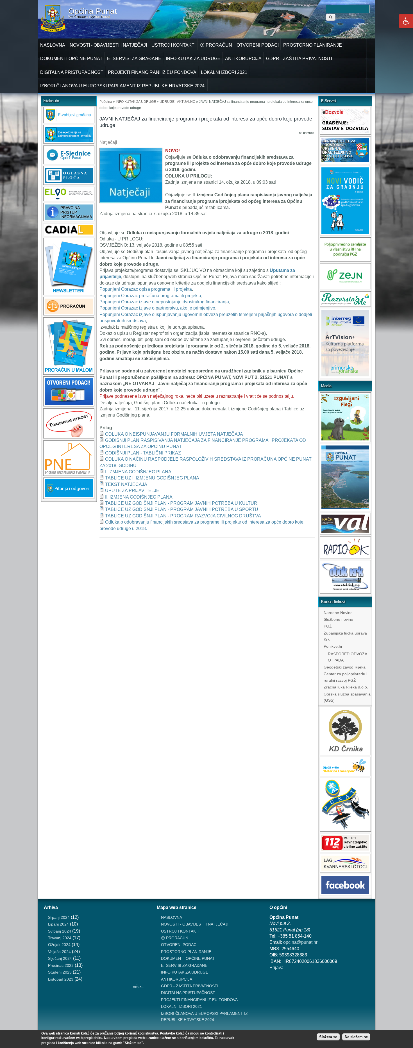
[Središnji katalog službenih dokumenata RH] (68, 234)
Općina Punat (92, 11)
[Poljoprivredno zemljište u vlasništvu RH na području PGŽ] (345, 260)
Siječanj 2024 (60, 958)
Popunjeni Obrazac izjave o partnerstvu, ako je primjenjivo (157, 308)
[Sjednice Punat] (68, 162)
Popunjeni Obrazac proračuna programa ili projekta (150, 295)
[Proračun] (68, 314)
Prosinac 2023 (61, 965)
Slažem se (328, 1037)
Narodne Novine (338, 612)
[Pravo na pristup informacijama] (68, 219)
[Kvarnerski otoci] (345, 871)
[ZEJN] (345, 287)
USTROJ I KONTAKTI (173, 45)
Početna (105, 102)
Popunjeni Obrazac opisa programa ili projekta (145, 289)
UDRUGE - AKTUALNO (177, 102)
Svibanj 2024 (59, 931)
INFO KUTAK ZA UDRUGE (193, 58)
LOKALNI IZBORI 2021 (224, 72)
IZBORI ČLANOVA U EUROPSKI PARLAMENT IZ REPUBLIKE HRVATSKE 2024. (123, 85)
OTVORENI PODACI (258, 45)
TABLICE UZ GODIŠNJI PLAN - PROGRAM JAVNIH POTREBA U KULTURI (181, 503)
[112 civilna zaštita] (345, 850)
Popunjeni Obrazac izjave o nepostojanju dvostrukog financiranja (164, 301)
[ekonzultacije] (68, 142)
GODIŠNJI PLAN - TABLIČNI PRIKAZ (143, 453)
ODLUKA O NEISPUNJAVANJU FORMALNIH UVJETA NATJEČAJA (174, 434)
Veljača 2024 (59, 951)
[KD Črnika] (345, 753)
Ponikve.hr (333, 646)
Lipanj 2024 (58, 924)
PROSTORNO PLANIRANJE (312, 45)
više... (138, 986)
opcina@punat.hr (300, 942)
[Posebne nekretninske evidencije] (68, 474)
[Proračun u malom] (68, 373)
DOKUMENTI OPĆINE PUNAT (71, 58)
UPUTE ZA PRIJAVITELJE (132, 490)
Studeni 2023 (60, 972)
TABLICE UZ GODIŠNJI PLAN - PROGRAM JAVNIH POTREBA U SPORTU (181, 509)
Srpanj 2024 (59, 917)
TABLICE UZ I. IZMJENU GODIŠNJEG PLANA (152, 478)
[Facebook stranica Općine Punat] (345, 894)
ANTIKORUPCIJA (243, 58)
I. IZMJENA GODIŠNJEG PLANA (138, 471)
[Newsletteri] (68, 293)
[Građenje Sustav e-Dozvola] (345, 133)
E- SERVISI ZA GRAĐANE (134, 58)
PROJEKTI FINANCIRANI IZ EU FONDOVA (152, 72)
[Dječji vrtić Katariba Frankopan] (345, 774)
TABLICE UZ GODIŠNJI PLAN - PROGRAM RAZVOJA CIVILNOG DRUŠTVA (183, 515)
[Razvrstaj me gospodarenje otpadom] (345, 305)
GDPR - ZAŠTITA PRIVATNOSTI (299, 58)
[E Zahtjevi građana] (68, 121)
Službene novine (338, 619)
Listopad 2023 (60, 979)
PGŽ (328, 626)
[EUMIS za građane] (68, 497)
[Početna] (53, 30)
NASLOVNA (52, 45)
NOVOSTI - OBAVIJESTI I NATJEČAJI (108, 45)
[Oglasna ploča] (68, 183)
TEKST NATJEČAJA (126, 484)
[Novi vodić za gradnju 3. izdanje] (345, 233)
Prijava (276, 967)
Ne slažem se (356, 1037)
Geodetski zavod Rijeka (345, 667)
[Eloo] (68, 199)
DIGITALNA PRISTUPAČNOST (71, 72)
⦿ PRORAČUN (216, 45)
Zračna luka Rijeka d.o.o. (346, 687)
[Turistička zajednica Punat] (345, 830)
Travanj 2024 (59, 938)
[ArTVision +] (345, 376)
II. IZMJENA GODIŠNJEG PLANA (139, 497)
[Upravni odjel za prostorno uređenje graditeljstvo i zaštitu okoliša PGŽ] (345, 162)
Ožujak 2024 (59, 944)
